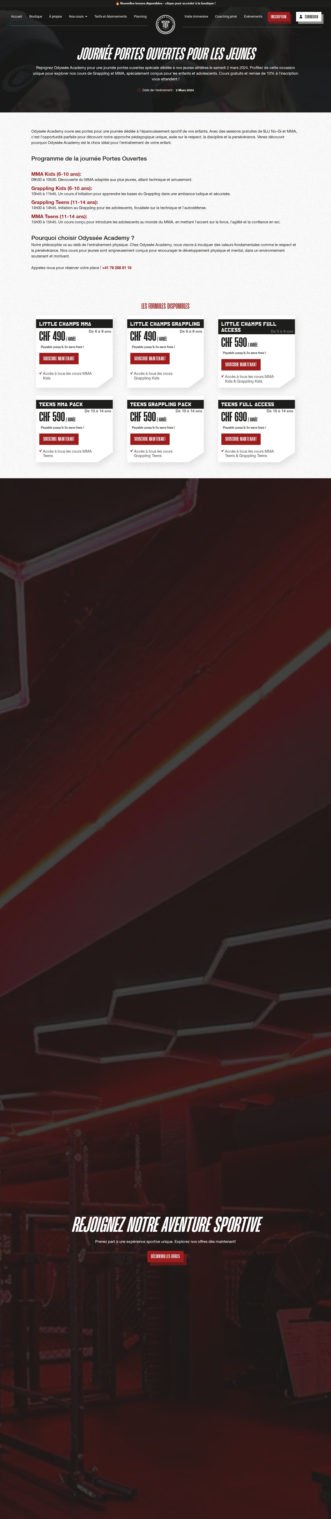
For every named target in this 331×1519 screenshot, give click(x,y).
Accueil (16, 16)
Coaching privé (226, 16)
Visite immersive (196, 16)
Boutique (35, 16)
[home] (165, 24)
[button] (78, 16)
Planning (140, 16)
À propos (55, 16)
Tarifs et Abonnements (110, 16)
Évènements (253, 16)
